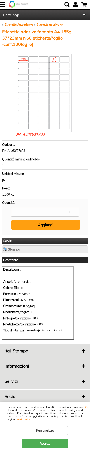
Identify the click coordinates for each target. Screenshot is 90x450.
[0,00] (84, 4)
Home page (11, 15)
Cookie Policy (23, 419)
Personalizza (45, 430)
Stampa (14, 249)
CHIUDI (86, 406)
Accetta (45, 443)
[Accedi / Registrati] (76, 4)
